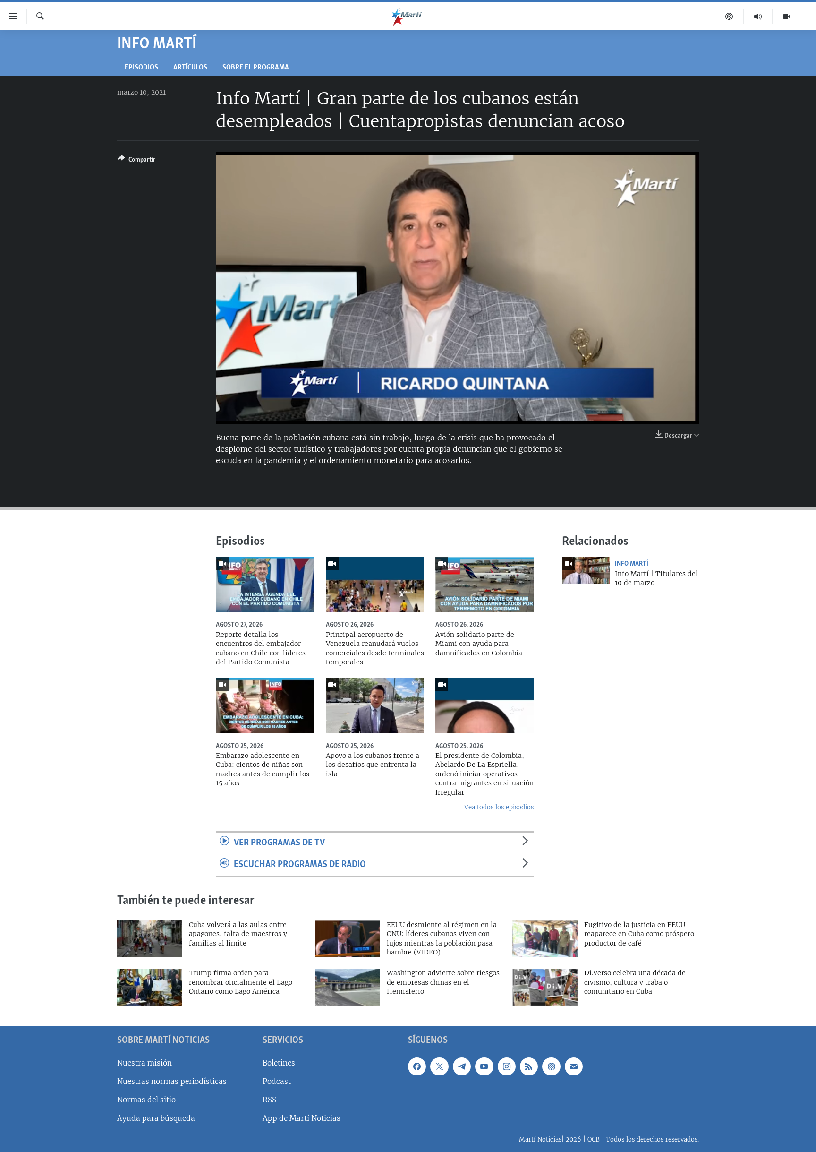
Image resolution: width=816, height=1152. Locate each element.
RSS (269, 1099)
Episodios (141, 67)
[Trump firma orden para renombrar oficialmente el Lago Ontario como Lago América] (149, 987)
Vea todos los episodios (499, 807)
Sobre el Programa (255, 67)
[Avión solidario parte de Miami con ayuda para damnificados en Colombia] (484, 584)
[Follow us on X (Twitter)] (439, 1066)
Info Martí (631, 563)
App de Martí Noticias (301, 1118)
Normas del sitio (146, 1099)
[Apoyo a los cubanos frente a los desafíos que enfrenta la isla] (375, 705)
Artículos (190, 67)
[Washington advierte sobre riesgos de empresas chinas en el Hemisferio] (347, 987)
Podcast (277, 1081)
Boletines (279, 1062)
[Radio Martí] (758, 16)
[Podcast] (729, 16)
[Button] (136, 161)
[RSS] (529, 1066)
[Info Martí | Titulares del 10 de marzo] (586, 570)
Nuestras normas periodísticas (172, 1081)
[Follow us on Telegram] (462, 1066)
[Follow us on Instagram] (507, 1066)
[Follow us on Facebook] (417, 1066)
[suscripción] (574, 1066)
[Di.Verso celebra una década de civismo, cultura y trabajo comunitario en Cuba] (545, 987)
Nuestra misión (144, 1062)
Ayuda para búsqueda (156, 1118)
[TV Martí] (787, 16)
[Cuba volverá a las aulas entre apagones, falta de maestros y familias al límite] (149, 938)
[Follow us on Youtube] (484, 1066)
